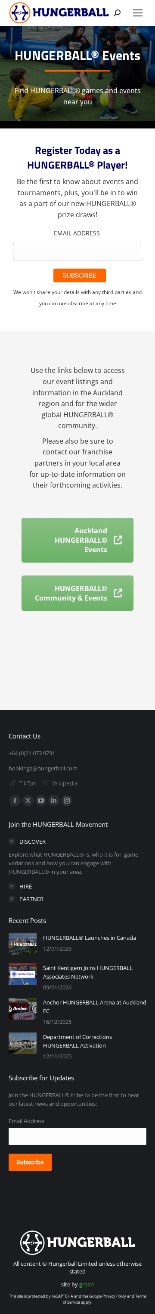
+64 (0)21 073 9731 (32, 753)
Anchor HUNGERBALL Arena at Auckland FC (94, 1006)
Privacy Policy (114, 1296)
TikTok (27, 783)
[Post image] (23, 944)
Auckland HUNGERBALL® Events (81, 540)
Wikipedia (65, 783)
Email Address (77, 233)
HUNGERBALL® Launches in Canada (89, 938)
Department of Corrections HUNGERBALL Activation (77, 1041)
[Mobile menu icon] (137, 13)
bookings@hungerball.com (43, 768)
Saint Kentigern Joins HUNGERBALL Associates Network (88, 972)
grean (86, 1284)
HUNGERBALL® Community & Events (71, 593)
